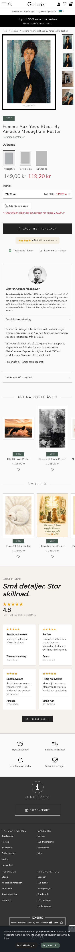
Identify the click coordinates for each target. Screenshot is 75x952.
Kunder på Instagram (12, 882)
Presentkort (40, 810)
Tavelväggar (7, 836)
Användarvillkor (9, 894)
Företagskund (44, 900)
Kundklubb (43, 894)
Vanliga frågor (44, 888)
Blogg (5, 876)
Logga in (42, 876)
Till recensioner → (37, 718)
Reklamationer (45, 905)
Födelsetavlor (8, 853)
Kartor (5, 859)
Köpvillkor (7, 888)
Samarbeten (43, 847)
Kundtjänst (43, 882)
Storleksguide (18, 205)
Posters (5, 841)
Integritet (6, 900)
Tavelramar (7, 847)
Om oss (41, 836)
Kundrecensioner (46, 841)
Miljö (40, 853)
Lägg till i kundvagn (40, 228)
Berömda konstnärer (14, 137)
